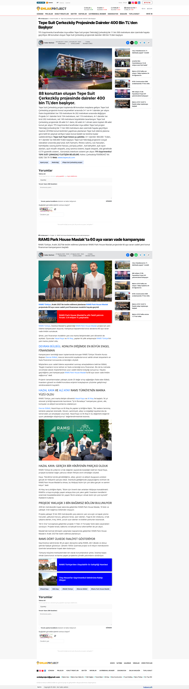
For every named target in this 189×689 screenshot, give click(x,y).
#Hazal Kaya (44, 589)
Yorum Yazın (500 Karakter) (48, 184)
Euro (100, 8)
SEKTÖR (74, 14)
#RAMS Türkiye (68, 589)
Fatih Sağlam (89, 677)
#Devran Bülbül (82, 589)
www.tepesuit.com (66, 157)
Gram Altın (130, 8)
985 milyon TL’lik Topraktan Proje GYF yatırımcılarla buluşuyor (140, 94)
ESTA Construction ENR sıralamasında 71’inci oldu (141, 82)
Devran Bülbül (50, 346)
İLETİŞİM (119, 663)
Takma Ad (42, 174)
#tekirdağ (55, 162)
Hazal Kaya (59, 338)
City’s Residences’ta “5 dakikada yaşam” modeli (140, 52)
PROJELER (49, 14)
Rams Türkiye (138, 677)
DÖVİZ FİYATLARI (146, 663)
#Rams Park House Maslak (100, 589)
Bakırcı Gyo (65, 677)
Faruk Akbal (98, 677)
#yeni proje (44, 162)
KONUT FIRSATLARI (62, 14)
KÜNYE (112, 663)
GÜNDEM (40, 14)
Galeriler (67, 3)
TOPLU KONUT (134, 14)
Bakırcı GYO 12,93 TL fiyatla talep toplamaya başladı (140, 104)
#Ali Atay (55, 589)
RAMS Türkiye (44, 326)
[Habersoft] (147, 687)
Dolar (87, 8)
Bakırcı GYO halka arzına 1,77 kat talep (140, 315)
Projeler (52, 235)
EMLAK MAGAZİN (134, 670)
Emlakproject (44, 18)
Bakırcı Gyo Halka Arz (77, 677)
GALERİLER (127, 663)
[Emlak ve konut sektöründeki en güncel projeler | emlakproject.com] (47, 663)
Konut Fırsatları (54, 18)
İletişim (125, 2)
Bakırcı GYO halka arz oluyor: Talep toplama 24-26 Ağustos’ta (140, 73)
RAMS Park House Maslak (86, 326)
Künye (120, 2)
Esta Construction (116, 677)
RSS (40, 687)
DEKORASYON (113, 14)
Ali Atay (70, 338)
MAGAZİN (123, 14)
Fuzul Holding (127, 677)
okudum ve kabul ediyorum (58, 201)
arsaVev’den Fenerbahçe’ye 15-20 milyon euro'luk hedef (139, 63)
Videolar (62, 3)
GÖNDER (109, 201)
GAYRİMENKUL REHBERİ (97, 14)
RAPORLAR (83, 14)
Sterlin (115, 8)
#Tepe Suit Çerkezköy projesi (72, 162)
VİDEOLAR (136, 663)
